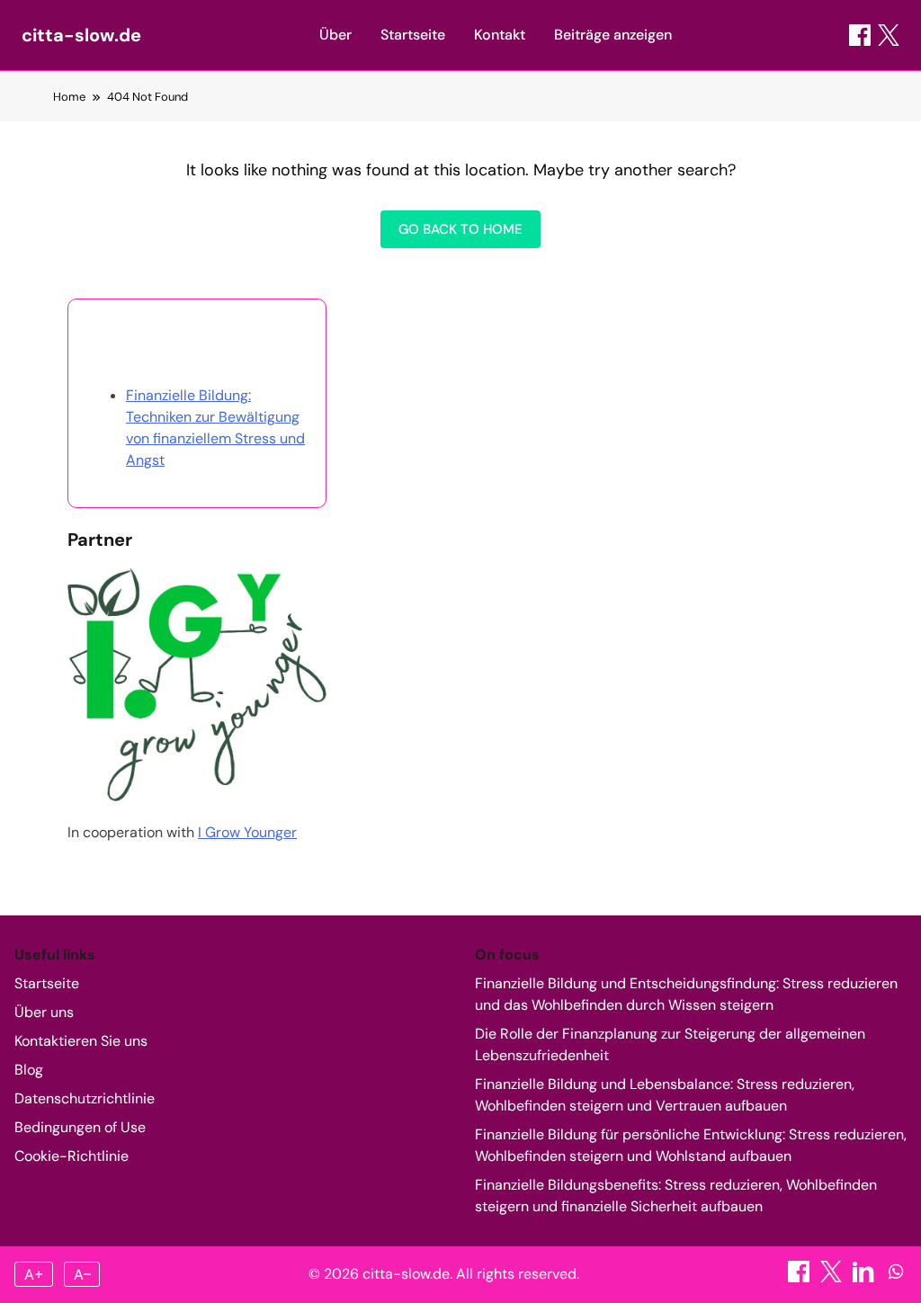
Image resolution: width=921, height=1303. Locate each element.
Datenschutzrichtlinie (84, 1098)
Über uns (44, 1012)
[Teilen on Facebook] (860, 35)
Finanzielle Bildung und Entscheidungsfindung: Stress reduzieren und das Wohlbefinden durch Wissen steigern (686, 994)
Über (335, 34)
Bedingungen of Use (80, 1127)
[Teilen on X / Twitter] (888, 35)
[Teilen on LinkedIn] (865, 1277)
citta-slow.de (81, 35)
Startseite (412, 34)
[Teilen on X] (832, 1277)
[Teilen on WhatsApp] (896, 1277)
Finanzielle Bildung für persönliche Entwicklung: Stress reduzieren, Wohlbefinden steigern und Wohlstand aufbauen (691, 1145)
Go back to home (460, 229)
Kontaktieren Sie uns (81, 1040)
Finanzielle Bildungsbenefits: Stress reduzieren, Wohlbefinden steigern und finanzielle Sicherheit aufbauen (676, 1195)
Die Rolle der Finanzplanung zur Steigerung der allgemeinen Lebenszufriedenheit (670, 1044)
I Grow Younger (247, 832)
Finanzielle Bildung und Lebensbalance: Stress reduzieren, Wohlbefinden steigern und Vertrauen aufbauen (664, 1095)
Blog (28, 1069)
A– (82, 1274)
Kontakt (499, 34)
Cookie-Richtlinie (71, 1156)
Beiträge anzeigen (613, 34)
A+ (34, 1274)
